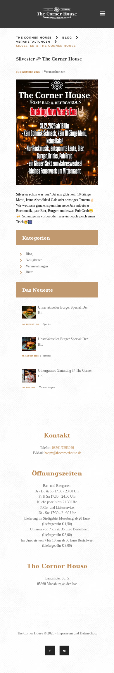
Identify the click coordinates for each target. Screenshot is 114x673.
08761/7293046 (63, 447)
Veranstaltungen (33, 41)
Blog (67, 37)
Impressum (65, 633)
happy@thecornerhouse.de (62, 453)
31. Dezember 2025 (28, 71)
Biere (29, 272)
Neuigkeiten (34, 260)
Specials (47, 324)
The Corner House (34, 37)
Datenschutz (88, 633)
